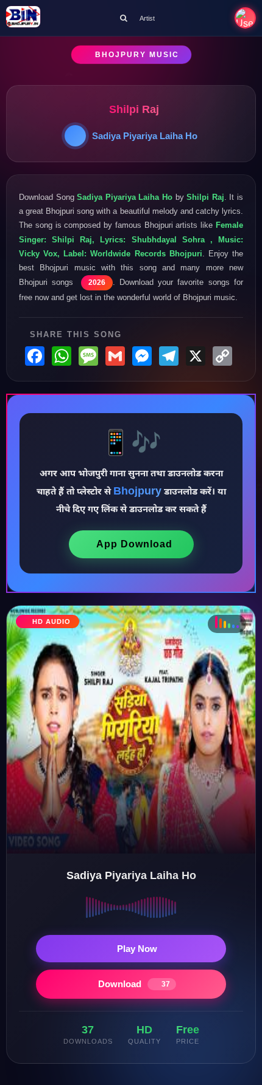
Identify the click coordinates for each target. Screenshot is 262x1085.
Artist (147, 18)
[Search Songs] (123, 18)
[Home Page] (23, 18)
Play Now (137, 948)
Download (134, 984)
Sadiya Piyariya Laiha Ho (144, 136)
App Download (134, 544)
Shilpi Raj (134, 109)
